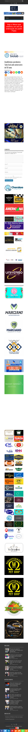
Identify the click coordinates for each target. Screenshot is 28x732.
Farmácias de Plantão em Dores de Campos (14, 716)
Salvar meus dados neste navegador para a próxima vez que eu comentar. (13, 178)
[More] (6, 75)
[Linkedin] (19, 72)
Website (6, 172)
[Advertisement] (14, 42)
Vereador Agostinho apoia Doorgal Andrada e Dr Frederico (15, 690)
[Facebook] (6, 72)
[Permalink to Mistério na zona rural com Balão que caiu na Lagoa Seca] (7, 663)
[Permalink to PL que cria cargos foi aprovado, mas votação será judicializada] (7, 652)
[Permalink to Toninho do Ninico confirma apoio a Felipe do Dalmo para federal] (7, 709)
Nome (6, 164)
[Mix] (14, 72)
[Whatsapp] (16, 72)
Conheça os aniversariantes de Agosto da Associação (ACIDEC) (16, 656)
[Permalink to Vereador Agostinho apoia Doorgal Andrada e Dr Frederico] (7, 692)
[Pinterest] (11, 72)
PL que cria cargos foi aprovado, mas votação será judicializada (16, 650)
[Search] (22, 1)
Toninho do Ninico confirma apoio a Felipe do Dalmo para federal (16, 708)
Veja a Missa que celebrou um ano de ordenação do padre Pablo (14, 27)
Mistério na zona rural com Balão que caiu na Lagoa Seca (16, 662)
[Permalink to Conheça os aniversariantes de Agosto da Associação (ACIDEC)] (7, 658)
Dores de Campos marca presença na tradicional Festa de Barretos (15, 684)
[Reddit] (22, 72)
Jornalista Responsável (9, 719)
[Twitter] (8, 72)
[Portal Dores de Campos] (14, 9)
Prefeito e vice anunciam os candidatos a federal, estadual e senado (16, 702)
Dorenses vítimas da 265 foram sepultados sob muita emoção (16, 674)
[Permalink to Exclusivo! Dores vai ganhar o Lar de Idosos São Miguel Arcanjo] (7, 669)
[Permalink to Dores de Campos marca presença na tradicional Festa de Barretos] (7, 686)
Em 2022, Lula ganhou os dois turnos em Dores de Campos (15, 696)
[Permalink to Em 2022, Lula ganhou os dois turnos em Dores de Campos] (7, 697)
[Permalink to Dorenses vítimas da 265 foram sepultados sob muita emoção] (7, 675)
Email (6, 168)
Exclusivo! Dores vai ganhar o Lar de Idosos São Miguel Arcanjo (16, 668)
